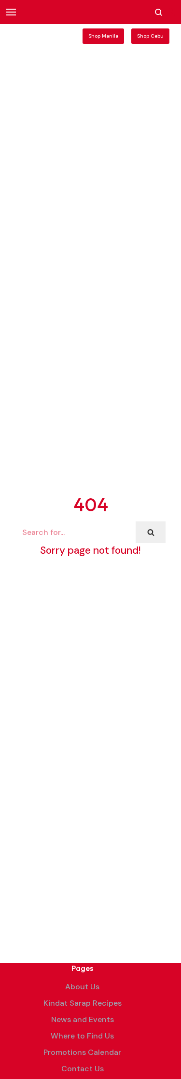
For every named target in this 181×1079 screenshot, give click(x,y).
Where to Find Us (82, 1036)
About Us (82, 987)
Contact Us (82, 1069)
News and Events (82, 1019)
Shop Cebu (150, 36)
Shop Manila (103, 36)
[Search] (151, 532)
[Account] (171, 12)
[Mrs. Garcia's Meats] (37, 36)
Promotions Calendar (82, 1052)
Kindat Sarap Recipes (82, 1003)
